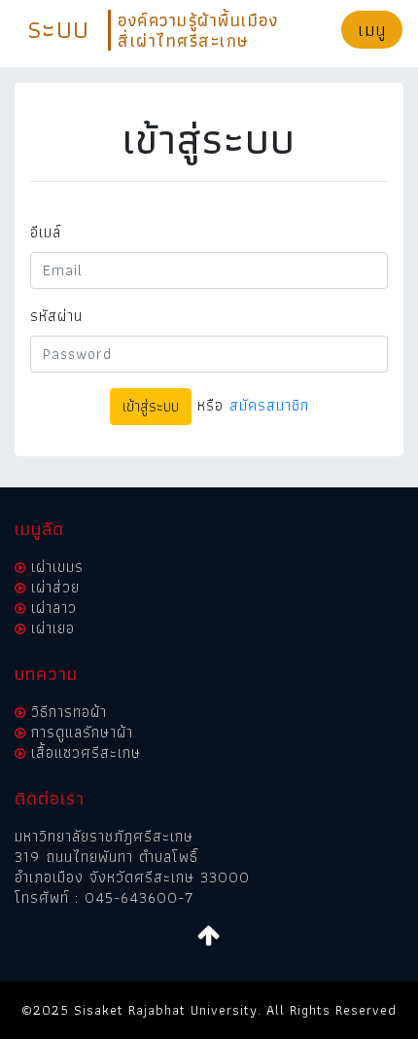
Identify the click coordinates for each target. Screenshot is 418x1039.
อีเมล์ (45, 232)
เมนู (372, 30)
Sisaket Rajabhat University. (167, 1010)
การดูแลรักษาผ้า (82, 732)
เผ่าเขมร (57, 567)
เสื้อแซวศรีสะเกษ (86, 752)
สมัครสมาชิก (269, 405)
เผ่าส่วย (55, 587)
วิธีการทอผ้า (69, 711)
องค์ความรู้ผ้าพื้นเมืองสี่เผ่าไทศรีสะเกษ (198, 30)
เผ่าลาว (54, 607)
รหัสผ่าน (56, 316)
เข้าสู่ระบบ (150, 406)
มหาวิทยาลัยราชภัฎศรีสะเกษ (104, 836)
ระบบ (58, 28)
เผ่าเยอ (53, 628)
